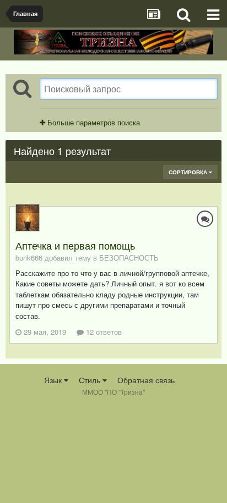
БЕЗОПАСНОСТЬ (129, 257)
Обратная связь (146, 379)
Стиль (90, 379)
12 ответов (103, 332)
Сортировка (189, 172)
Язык (54, 379)
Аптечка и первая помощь (75, 245)
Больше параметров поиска (92, 122)
